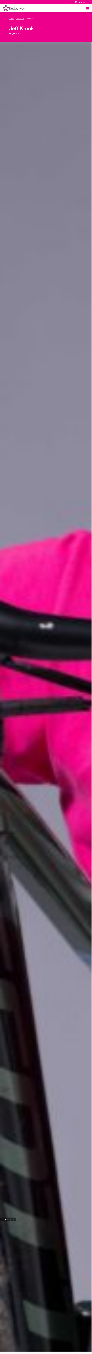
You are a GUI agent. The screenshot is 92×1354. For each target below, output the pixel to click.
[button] (5, 1219)
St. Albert (82, 2)
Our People (20, 19)
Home (11, 19)
